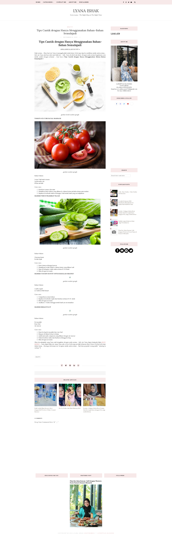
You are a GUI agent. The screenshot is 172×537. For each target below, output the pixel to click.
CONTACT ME (61, 2)
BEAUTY (70, 27)
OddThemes (89, 533)
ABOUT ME (73, 2)
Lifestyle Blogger (105, 533)
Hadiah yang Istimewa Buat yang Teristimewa (126, 222)
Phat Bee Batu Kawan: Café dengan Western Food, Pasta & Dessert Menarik (127, 232)
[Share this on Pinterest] (70, 365)
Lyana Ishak (86, 10)
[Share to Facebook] (61, 365)
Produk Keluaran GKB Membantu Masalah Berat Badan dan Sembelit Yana (125, 202)
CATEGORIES (47, 2)
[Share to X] (65, 365)
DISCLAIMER (84, 2)
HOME (38, 2)
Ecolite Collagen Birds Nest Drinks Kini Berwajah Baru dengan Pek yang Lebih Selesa (127, 212)
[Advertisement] (124, 137)
